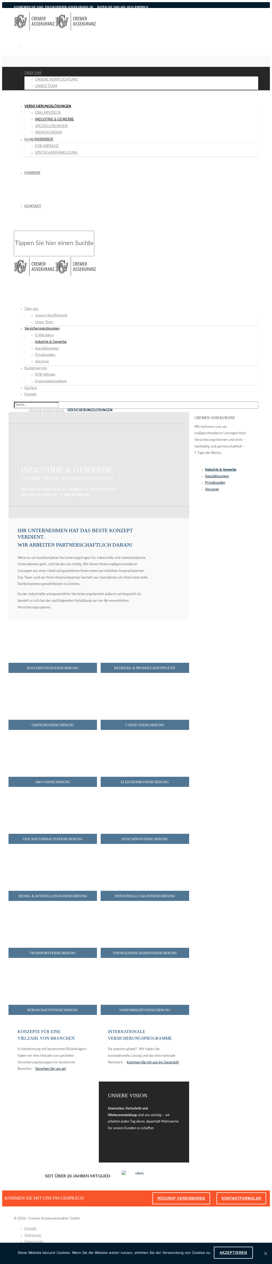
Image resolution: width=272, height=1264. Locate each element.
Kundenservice (38, 139)
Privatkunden (48, 132)
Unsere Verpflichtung (56, 79)
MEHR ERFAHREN (40, 1148)
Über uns (32, 73)
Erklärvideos (48, 113)
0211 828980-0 (137, 7)
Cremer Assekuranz (46, 410)
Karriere (32, 173)
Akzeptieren (233, 1253)
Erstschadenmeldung (56, 153)
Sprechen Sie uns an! (50, 1069)
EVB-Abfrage (47, 146)
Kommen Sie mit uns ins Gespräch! (153, 1062)
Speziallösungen (51, 126)
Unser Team (46, 86)
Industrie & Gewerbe (54, 119)
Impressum (32, 1235)
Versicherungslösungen (47, 106)
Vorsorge (42, 361)
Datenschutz (34, 1241)
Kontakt (32, 206)
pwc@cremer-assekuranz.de (69, 7)
